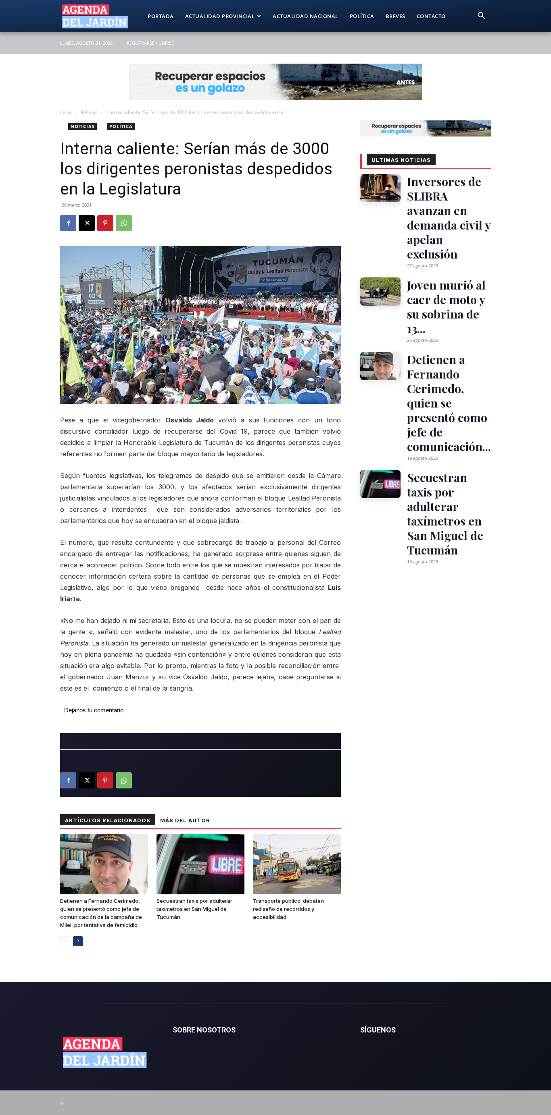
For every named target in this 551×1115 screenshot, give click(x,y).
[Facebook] (68, 223)
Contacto (431, 16)
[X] (87, 223)
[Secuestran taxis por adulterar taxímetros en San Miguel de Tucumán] (200, 864)
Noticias (88, 112)
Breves (395, 16)
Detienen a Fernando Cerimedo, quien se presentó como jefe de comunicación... (449, 403)
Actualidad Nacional (305, 16)
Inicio (66, 112)
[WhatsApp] (124, 223)
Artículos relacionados (107, 820)
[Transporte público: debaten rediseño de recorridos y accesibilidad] (297, 864)
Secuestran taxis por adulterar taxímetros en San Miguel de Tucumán (194, 909)
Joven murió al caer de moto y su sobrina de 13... (446, 306)
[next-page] (78, 941)
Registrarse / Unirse (150, 43)
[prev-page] (65, 941)
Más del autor (185, 820)
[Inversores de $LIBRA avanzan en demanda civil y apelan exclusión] (380, 188)
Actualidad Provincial (220, 16)
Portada (161, 16)
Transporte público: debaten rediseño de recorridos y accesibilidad (288, 909)
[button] (481, 17)
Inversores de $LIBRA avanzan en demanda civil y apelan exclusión (448, 217)
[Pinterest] (105, 223)
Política (362, 16)
